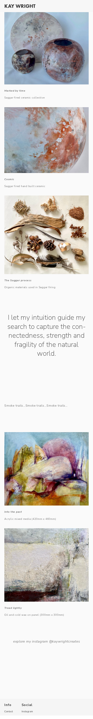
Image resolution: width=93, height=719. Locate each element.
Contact (8, 711)
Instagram (27, 711)
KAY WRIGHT (19, 6)
